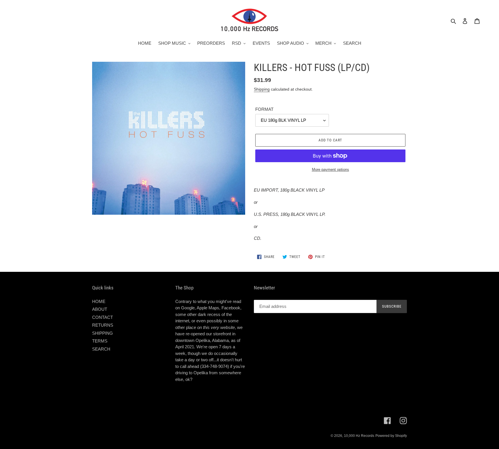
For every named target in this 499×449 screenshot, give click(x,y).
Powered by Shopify (391, 436)
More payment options (330, 169)
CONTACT (102, 317)
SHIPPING (102, 333)
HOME (98, 301)
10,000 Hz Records (359, 436)
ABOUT (99, 309)
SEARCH (101, 349)
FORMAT (264, 109)
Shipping (262, 89)
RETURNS (102, 325)
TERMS (99, 340)
